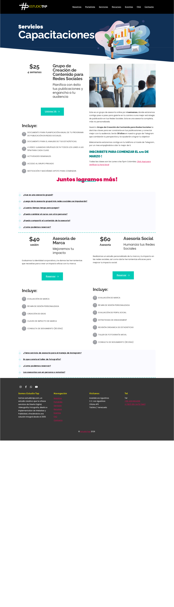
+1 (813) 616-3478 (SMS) (135, 404)
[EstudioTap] (33, 9)
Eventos (129, 7)
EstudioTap (85, 431)
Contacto (149, 7)
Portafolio (90, 7)
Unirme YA (50, 111)
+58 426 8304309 (132, 401)
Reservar (51, 276)
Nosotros (76, 7)
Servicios (103, 7)
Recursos (116, 7)
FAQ (139, 7)
